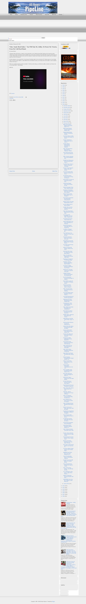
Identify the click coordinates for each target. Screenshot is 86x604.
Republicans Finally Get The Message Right (68, 259)
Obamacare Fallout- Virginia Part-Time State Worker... (68, 378)
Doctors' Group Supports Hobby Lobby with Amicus (68, 169)
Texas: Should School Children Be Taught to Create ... (68, 465)
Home (11, 14)
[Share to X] (12, 100)
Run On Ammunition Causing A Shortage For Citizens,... (68, 278)
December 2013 (67, 105)
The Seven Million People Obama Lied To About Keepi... (68, 449)
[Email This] (10, 100)
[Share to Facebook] (13, 100)
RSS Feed (54, 14)
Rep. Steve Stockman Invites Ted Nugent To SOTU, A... (68, 374)
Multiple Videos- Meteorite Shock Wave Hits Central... (68, 315)
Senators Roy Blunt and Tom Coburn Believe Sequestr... (68, 335)
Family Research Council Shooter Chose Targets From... (68, 438)
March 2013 (66, 121)
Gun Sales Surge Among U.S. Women (68, 245)
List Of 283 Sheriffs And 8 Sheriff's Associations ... (68, 297)
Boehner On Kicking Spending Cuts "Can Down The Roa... (67, 441)
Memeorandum (39, 14)
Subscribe (47, 14)
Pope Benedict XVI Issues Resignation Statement (68, 386)
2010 (63, 489)
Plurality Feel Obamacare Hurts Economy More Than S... (68, 161)
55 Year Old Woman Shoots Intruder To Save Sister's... (67, 382)
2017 (63, 97)
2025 (63, 86)
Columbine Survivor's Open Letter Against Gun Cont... (67, 238)
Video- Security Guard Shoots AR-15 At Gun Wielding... (68, 289)
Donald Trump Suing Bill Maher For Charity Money (68, 461)
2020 (63, 92)
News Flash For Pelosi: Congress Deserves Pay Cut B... (67, 311)
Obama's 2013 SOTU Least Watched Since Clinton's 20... (68, 331)
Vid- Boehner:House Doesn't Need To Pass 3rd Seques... (68, 176)
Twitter (16, 14)
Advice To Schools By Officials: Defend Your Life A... (68, 248)
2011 (63, 487)
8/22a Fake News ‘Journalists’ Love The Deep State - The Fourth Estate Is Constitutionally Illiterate (71, 552)
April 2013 (66, 119)
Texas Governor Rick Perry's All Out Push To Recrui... (68, 416)
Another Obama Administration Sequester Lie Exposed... (66, 145)
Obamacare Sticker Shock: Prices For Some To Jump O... (67, 286)
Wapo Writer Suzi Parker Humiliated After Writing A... (68, 354)
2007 (63, 494)
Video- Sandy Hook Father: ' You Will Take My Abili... (68, 468)
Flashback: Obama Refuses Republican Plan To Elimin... (67, 262)
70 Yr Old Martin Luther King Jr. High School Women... (68, 472)
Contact (60, 14)
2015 (63, 100)
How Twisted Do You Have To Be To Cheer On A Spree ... (68, 400)
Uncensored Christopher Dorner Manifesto (68, 423)
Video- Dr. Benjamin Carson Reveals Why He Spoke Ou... (68, 396)
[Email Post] (26, 97)
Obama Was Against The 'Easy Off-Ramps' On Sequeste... (68, 222)
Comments (11, 98)
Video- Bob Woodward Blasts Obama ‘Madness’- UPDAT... (67, 149)
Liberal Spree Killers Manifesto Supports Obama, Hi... (67, 426)
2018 (63, 95)
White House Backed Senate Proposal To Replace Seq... (67, 129)
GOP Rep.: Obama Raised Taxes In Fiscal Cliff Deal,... (68, 392)
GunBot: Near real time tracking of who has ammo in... (67, 208)
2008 (63, 492)
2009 (63, 490)
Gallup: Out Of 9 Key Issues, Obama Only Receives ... (67, 362)
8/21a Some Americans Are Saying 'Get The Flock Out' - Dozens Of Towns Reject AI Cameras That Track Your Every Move (68, 514)
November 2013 (67, 107)
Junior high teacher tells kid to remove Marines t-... (68, 153)
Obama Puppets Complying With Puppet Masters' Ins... (68, 358)
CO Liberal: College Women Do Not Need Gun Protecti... (68, 266)
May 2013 (66, 117)
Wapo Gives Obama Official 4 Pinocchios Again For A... (67, 125)
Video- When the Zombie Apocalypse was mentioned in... (68, 308)
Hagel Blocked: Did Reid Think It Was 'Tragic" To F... (68, 319)
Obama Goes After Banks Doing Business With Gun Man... (68, 327)
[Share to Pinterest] (14, 100)
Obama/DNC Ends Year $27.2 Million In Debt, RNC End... (68, 480)
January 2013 (66, 483)
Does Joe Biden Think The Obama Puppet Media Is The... (67, 370)
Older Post (54, 171)
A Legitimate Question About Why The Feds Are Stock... (68, 419)
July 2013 (66, 114)
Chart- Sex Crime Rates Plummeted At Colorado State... (68, 212)
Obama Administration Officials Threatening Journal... (67, 133)
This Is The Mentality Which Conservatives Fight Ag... (68, 457)
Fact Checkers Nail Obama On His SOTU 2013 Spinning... (68, 342)
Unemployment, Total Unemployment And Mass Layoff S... (67, 304)
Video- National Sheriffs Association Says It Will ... (68, 430)
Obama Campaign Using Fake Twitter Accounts (68, 188)
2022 (63, 90)
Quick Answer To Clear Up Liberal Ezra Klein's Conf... (68, 180)
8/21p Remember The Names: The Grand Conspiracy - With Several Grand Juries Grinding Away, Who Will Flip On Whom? (68, 525)
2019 (63, 93)
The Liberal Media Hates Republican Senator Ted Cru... (68, 293)
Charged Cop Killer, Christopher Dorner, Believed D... (67, 338)
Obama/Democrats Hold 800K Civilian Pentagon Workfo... (68, 241)
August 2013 (66, 112)
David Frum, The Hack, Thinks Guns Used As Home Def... (68, 270)
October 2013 (66, 109)
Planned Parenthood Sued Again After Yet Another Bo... (67, 226)
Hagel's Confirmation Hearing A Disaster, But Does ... (68, 476)
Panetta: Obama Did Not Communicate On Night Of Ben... (68, 434)
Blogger (53, 601)
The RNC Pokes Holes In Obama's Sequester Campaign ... (68, 165)
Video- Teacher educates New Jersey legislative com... (68, 157)
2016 (63, 98)
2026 (63, 85)
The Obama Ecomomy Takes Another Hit (67, 219)
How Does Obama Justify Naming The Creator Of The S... (68, 137)
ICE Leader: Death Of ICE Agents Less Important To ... (68, 445)
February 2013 (67, 122)
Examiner (12, 93)
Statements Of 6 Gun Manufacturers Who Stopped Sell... (67, 300)
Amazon (31, 14)
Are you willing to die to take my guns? (67, 205)
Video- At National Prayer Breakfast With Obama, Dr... (68, 404)
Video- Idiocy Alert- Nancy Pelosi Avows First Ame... (68, 389)
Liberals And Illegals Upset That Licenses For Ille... (67, 184)
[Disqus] (33, 118)
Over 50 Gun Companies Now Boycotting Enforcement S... (68, 198)
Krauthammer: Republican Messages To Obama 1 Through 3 (68, 412)
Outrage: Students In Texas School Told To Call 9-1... (68, 141)
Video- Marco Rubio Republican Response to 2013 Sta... (68, 350)
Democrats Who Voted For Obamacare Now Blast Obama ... (68, 252)
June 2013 (66, 116)
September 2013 (67, 110)
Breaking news (24, 14)
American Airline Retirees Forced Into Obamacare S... (68, 323)
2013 (63, 104)
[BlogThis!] (11, 100)
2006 (63, 496)
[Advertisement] (43, 26)
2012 (63, 485)
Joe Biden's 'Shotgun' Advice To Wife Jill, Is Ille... (68, 230)
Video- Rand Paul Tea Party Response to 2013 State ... (67, 346)
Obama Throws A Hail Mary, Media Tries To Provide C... (68, 195)
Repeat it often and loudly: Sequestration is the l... (68, 202)
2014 (63, 102)
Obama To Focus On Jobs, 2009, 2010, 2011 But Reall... (68, 408)
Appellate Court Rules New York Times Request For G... (67, 453)
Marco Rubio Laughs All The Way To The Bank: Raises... (68, 282)
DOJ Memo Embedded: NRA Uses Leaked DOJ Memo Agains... (68, 191)
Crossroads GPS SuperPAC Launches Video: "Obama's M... (68, 216)
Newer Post (12, 171)
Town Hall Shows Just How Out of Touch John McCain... (68, 234)
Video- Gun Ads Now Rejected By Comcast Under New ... (68, 256)
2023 (63, 88)
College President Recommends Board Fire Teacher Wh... (67, 274)
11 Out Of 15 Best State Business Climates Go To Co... (68, 172)
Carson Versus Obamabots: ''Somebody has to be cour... (68, 366)
